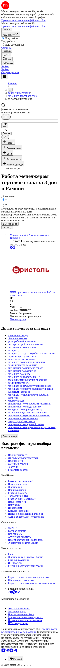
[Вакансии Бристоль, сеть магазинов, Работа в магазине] (33, 270)
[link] (7, 59)
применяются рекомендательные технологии (29, 630)
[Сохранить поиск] (4, 125)
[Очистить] (6, 117)
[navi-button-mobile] (4, 76)
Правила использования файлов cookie (23, 26)
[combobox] (16, 109)
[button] (5, 66)
